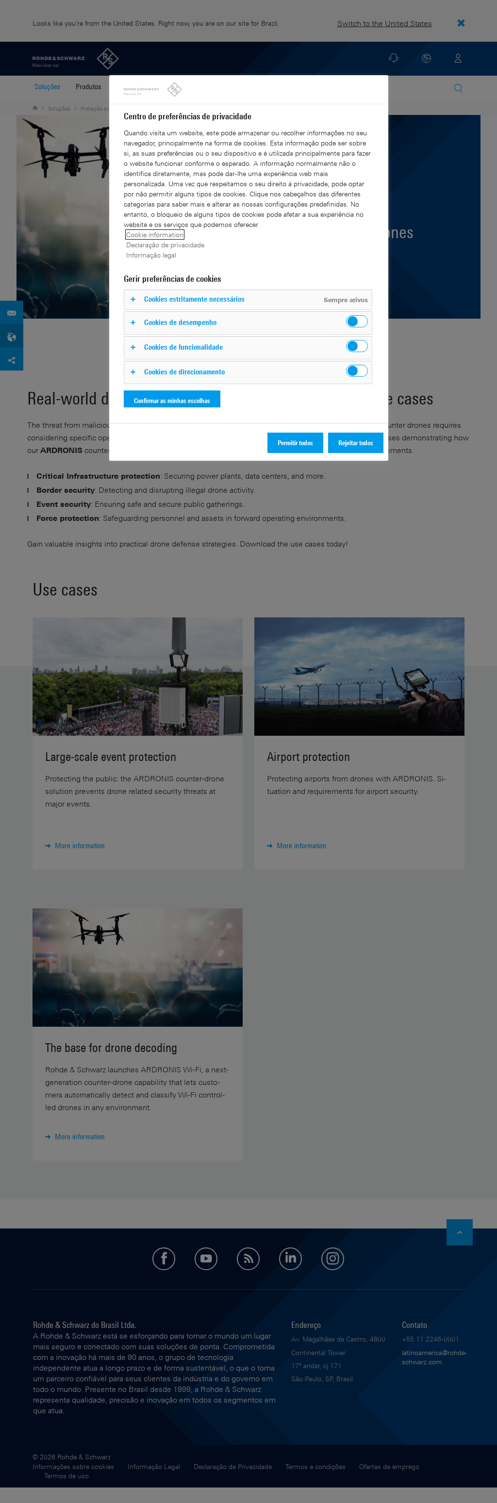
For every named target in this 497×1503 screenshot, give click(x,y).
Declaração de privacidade (165, 245)
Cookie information (154, 234)
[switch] (357, 321)
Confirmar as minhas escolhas (172, 400)
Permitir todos (295, 442)
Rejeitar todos (355, 442)
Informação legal (151, 255)
